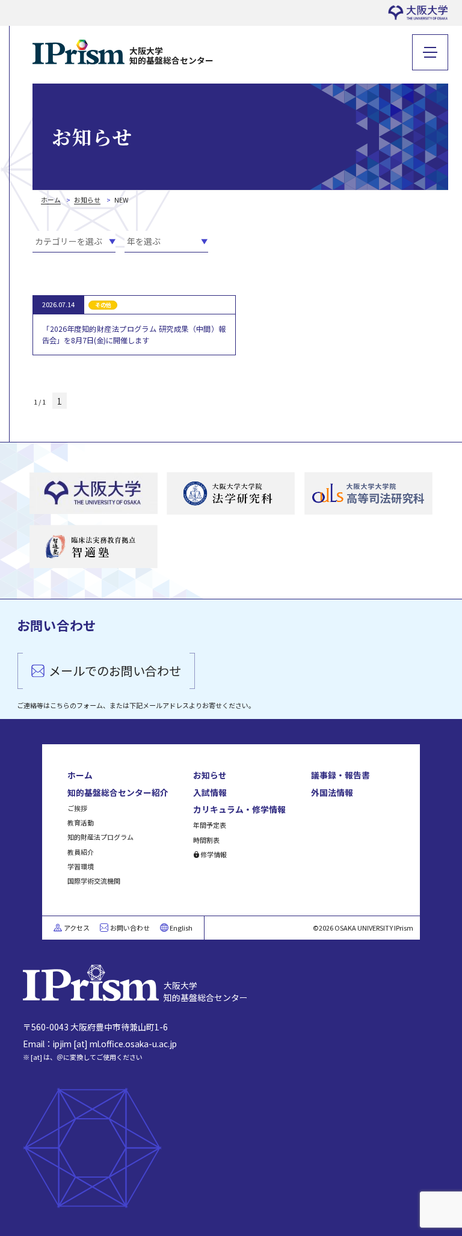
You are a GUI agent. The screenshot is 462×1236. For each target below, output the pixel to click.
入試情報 (210, 792)
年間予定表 (209, 825)
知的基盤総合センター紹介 (117, 792)
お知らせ (210, 775)
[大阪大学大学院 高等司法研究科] (368, 494)
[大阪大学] (93, 494)
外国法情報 (332, 792)
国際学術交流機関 (93, 881)
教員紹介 (80, 852)
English (181, 927)
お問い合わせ (130, 927)
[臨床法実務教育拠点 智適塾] (93, 547)
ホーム (80, 775)
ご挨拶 (77, 808)
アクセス (77, 927)
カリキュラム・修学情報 (239, 809)
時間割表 (206, 840)
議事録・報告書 (340, 775)
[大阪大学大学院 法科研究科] (231, 494)
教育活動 (80, 822)
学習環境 (80, 866)
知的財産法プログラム (100, 837)
